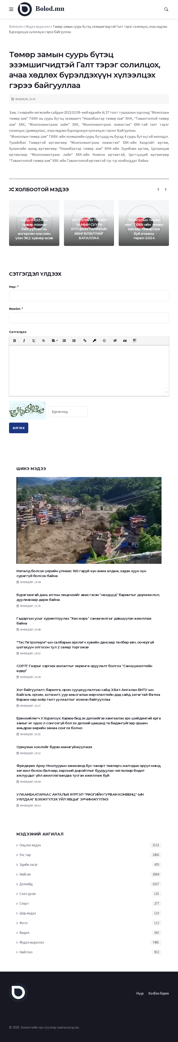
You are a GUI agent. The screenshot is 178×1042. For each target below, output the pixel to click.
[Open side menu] (11, 9)
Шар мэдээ (27, 913)
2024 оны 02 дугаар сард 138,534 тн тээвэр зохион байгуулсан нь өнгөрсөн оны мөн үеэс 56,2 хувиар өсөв (34, 226)
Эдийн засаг (28, 864)
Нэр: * (14, 287)
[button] (14, 340)
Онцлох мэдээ (30, 845)
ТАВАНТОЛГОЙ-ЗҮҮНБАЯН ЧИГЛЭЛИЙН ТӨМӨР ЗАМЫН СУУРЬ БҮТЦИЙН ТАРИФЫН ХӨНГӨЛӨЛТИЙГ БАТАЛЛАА (89, 224)
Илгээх (19, 428)
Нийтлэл (25, 952)
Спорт (24, 903)
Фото (23, 923)
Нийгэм (25, 874)
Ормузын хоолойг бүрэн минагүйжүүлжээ (54, 747)
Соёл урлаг (27, 893)
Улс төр (25, 855)
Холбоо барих (158, 993)
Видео (24, 932)
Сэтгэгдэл (17, 332)
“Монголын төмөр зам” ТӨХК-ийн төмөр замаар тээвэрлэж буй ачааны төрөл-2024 (144, 229)
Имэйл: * (16, 309)
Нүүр (140, 993)
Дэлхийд (26, 884)
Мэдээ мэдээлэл (31, 942)
